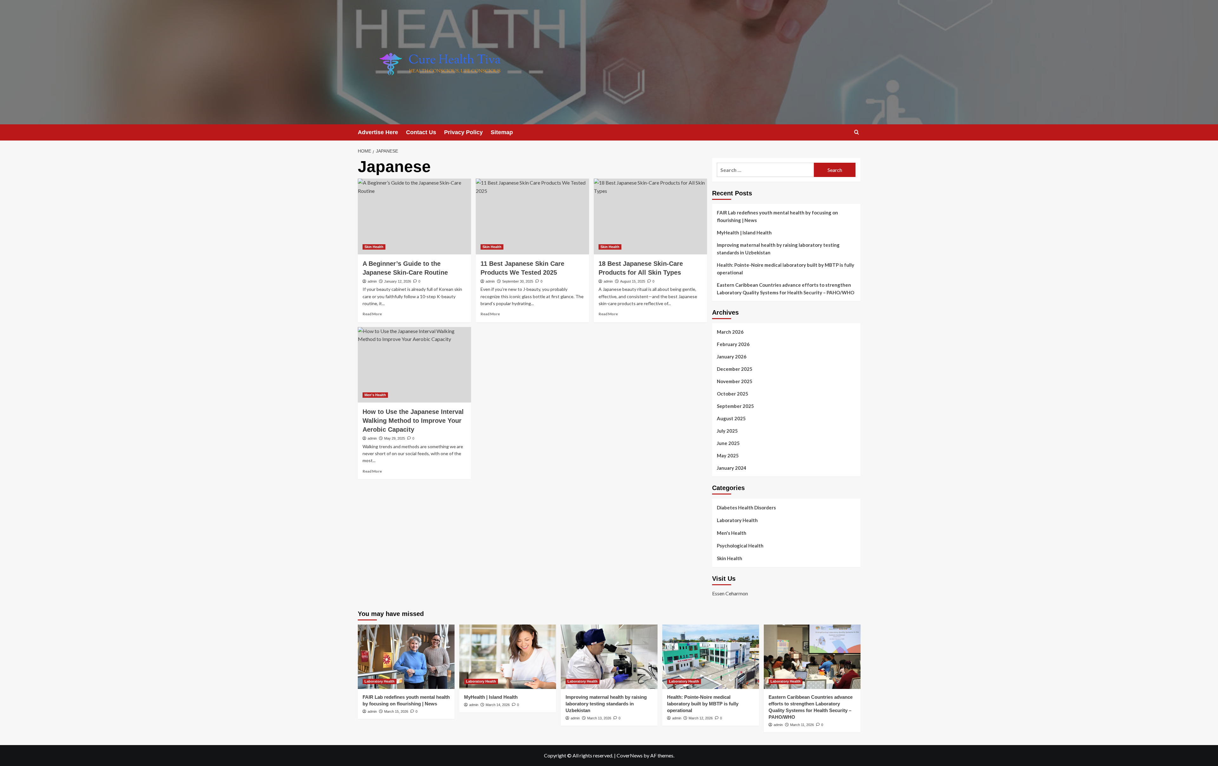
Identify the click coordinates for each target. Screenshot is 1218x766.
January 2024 (731, 468)
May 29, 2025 (394, 438)
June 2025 (728, 443)
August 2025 (731, 418)
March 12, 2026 (701, 718)
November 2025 (734, 381)
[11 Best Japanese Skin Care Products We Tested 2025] (532, 216)
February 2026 (733, 344)
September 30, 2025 (517, 281)
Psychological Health (740, 545)
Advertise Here (378, 132)
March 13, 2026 (599, 718)
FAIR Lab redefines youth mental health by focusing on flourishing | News (777, 216)
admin (372, 281)
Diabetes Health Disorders (746, 507)
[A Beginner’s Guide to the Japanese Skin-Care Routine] (414, 216)
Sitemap (502, 132)
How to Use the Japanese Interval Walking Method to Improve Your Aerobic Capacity (413, 420)
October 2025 (732, 393)
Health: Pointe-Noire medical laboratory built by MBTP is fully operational (785, 268)
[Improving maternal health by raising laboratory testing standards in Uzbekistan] (609, 657)
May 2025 (728, 455)
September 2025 (735, 406)
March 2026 (730, 332)
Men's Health (375, 395)
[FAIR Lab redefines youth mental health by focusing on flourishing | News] (406, 657)
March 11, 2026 (802, 725)
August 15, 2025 (632, 281)
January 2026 (731, 356)
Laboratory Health (737, 520)
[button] (857, 132)
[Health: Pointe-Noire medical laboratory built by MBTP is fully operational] (710, 657)
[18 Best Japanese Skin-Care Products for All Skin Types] (650, 216)
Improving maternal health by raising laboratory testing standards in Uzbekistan (778, 248)
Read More (372, 313)
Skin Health (373, 247)
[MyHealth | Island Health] (507, 657)
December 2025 (734, 369)
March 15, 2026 (396, 711)
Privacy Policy (463, 132)
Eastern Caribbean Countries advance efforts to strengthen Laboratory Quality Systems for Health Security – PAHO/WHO (785, 288)
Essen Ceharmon (730, 593)
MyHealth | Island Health (744, 232)
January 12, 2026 (397, 281)
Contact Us (421, 132)
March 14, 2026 (498, 705)
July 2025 (727, 431)
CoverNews (630, 755)
